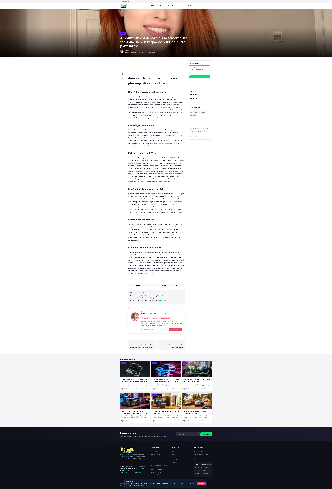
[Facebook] (122, 74)
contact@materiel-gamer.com (133, 472)
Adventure (202, 112)
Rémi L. (144, 314)
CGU (195, 459)
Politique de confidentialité (201, 454)
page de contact (161, 300)
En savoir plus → (193, 136)
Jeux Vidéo (175, 459)
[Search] (210, 5)
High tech (174, 462)
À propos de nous (155, 451)
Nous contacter (155, 457)
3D (191, 112)
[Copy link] (122, 78)
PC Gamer (154, 6)
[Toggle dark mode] (211, 1)
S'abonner (200, 77)
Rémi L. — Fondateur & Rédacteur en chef (160, 466)
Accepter (201, 483)
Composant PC (164, 6)
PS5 (173, 454)
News (146, 6)
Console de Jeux (177, 6)
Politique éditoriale (156, 454)
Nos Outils (188, 6)
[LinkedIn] (166, 329)
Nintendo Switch (176, 457)
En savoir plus (144, 485)
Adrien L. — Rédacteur (157, 475)
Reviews (174, 465)
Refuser (192, 483)
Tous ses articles (174, 329)
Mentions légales (198, 451)
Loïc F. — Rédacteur (156, 469)
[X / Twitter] (162, 329)
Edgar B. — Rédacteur (157, 472)
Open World (193, 115)
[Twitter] (122, 69)
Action (195, 112)
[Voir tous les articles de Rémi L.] (135, 316)
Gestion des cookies (199, 457)
